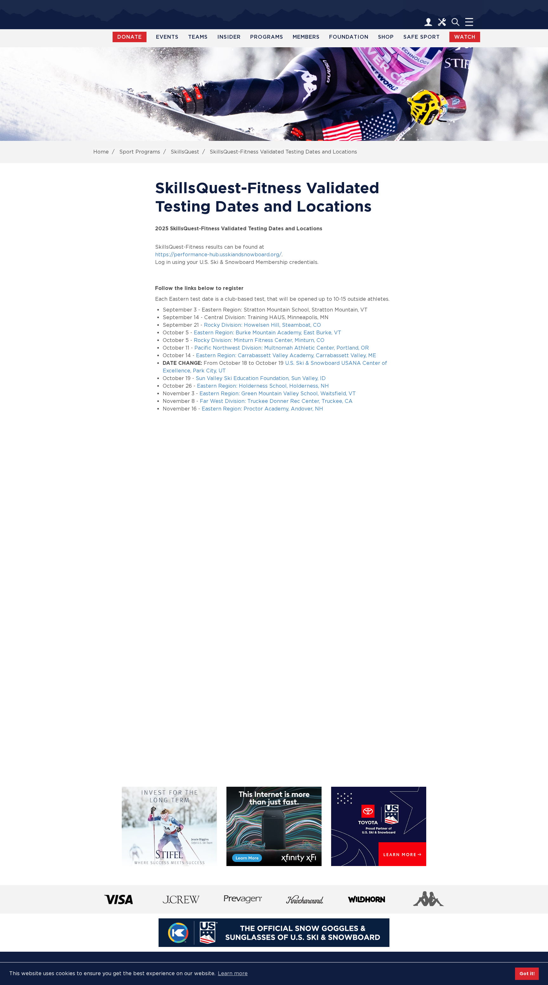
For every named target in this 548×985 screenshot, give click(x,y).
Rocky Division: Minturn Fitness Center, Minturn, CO (259, 340)
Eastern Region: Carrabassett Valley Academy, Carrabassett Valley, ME (286, 355)
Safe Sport (421, 37)
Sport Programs (139, 152)
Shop (386, 37)
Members (306, 37)
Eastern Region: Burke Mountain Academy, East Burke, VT (267, 333)
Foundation (349, 37)
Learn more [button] (233, 973)
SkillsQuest (185, 152)
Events (167, 37)
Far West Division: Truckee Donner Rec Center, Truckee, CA (276, 401)
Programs (266, 37)
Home (101, 152)
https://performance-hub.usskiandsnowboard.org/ (218, 255)
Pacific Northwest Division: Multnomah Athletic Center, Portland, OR (281, 348)
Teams (198, 37)
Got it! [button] (527, 973)
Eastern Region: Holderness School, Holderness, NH (263, 386)
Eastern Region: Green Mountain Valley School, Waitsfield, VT (277, 394)
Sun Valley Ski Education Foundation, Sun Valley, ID (261, 378)
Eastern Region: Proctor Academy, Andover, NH (262, 409)
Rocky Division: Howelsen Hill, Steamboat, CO (262, 325)
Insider (229, 37)
